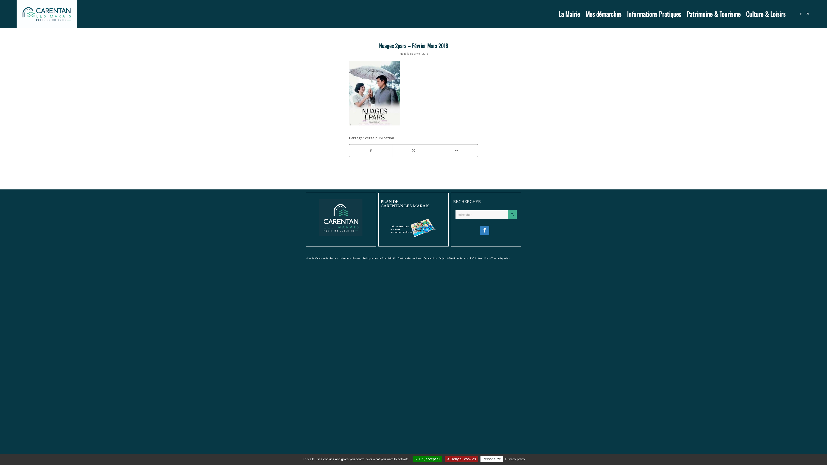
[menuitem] (569, 14)
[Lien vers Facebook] (800, 14)
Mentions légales (350, 258)
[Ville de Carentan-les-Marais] (47, 14)
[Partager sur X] (413, 150)
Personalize (492, 459)
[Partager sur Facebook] (370, 150)
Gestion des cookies (409, 258)
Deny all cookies (463, 459)
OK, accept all (429, 459)
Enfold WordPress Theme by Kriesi (490, 258)
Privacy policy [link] (515, 459)
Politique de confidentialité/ (379, 258)
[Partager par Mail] (456, 150)
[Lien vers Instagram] (807, 14)
